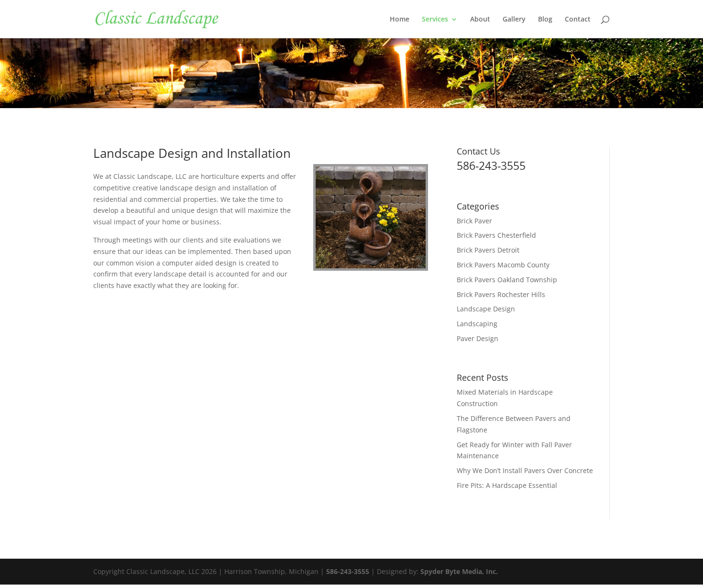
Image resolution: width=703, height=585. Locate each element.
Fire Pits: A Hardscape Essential (507, 485)
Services (435, 19)
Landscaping (477, 323)
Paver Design (477, 338)
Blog (545, 19)
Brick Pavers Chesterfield (496, 235)
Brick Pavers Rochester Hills (501, 294)
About (480, 19)
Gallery (514, 19)
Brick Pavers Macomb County (503, 264)
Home (399, 19)
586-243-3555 (347, 571)
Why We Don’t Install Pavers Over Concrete (525, 470)
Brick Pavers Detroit (488, 249)
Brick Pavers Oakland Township (507, 279)
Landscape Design (486, 308)
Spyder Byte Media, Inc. (459, 571)
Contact (578, 19)
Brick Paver (474, 220)
